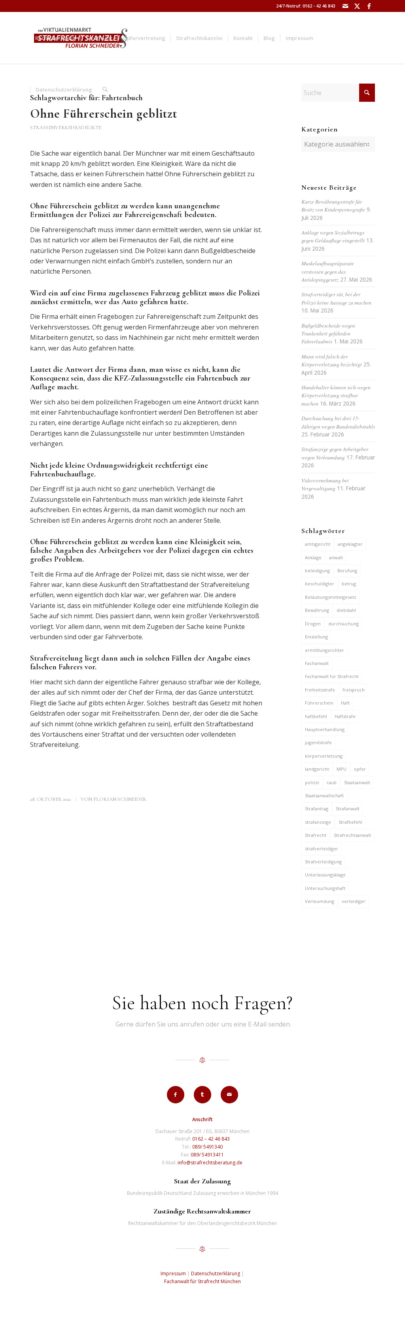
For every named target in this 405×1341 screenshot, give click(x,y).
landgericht (317, 769)
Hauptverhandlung (324, 729)
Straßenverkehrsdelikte (65, 127)
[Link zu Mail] (345, 6)
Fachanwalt (317, 663)
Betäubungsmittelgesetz (330, 597)
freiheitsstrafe (320, 690)
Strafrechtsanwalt (352, 835)
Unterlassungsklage (325, 875)
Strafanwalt (348, 808)
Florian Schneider (119, 799)
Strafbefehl (350, 822)
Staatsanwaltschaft (324, 795)
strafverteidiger (321, 848)
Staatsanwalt (357, 782)
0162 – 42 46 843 (211, 1138)
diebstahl (346, 610)
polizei (312, 782)
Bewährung (317, 610)
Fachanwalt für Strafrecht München (202, 1281)
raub (332, 782)
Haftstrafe (345, 716)
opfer (360, 769)
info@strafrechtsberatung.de (210, 1162)
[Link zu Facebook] (369, 6)
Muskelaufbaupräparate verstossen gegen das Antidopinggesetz (327, 271)
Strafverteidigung (323, 862)
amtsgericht (317, 544)
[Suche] (105, 89)
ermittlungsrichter (324, 650)
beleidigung (317, 570)
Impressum (173, 1273)
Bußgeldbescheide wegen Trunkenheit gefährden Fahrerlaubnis (328, 333)
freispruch (354, 690)
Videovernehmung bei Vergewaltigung (325, 484)
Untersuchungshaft (325, 888)
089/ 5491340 (207, 1146)
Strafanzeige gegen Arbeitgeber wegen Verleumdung (334, 453)
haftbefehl (316, 716)
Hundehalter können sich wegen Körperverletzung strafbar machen (336, 395)
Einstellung (316, 637)
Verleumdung (319, 901)
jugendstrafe (318, 742)
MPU (341, 769)
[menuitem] (55, 38)
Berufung (347, 570)
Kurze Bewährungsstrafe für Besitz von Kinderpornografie (333, 205)
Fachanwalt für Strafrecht (332, 676)
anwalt (336, 557)
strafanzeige (318, 822)
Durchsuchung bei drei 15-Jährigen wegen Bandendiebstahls (338, 422)
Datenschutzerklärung (215, 1273)
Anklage (313, 557)
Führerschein (319, 703)
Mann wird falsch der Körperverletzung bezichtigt (331, 360)
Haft (345, 703)
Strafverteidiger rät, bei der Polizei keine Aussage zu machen (336, 298)
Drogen (313, 624)
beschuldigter (319, 584)
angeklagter (350, 544)
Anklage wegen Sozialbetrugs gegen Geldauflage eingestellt (333, 236)
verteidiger (353, 901)
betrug (349, 584)
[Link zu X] (357, 6)
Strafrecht (315, 835)
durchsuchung (343, 624)
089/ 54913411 (207, 1154)
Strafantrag (316, 808)
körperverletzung (324, 756)
